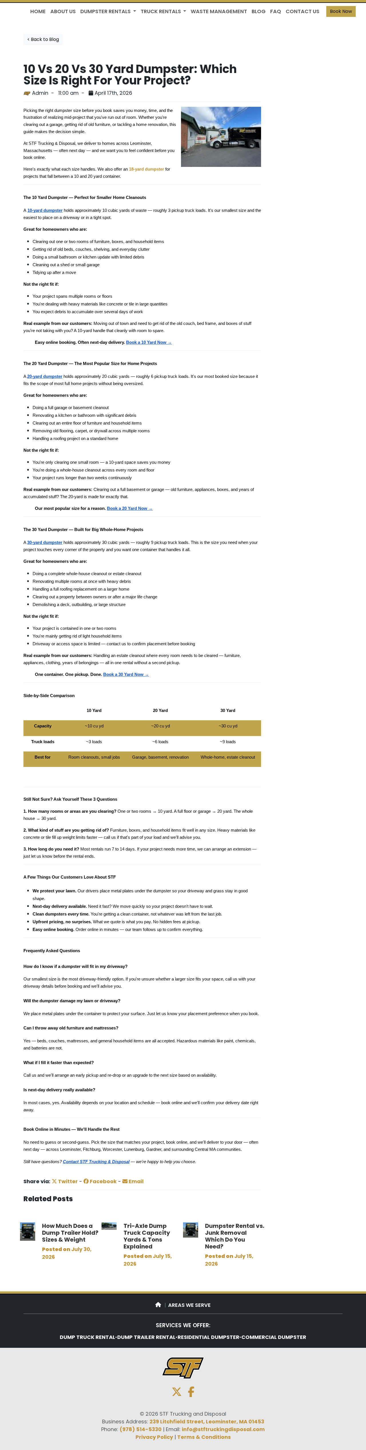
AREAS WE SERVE (189, 1305)
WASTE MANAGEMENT (219, 11)
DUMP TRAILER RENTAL (146, 1337)
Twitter (67, 1181)
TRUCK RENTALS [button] (161, 11)
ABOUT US (63, 11)
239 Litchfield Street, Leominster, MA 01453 (207, 1421)
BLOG (259, 11)
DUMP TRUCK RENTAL (87, 1337)
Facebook (103, 1181)
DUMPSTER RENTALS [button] (106, 11)
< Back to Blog (43, 39)
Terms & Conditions (204, 1437)
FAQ (275, 11)
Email (136, 1181)
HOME (38, 11)
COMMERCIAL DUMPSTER (273, 1337)
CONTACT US (302, 11)
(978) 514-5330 (141, 1429)
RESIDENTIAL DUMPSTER (208, 1337)
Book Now (341, 11)
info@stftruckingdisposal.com (223, 1429)
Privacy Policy (154, 1437)
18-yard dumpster (146, 169)
